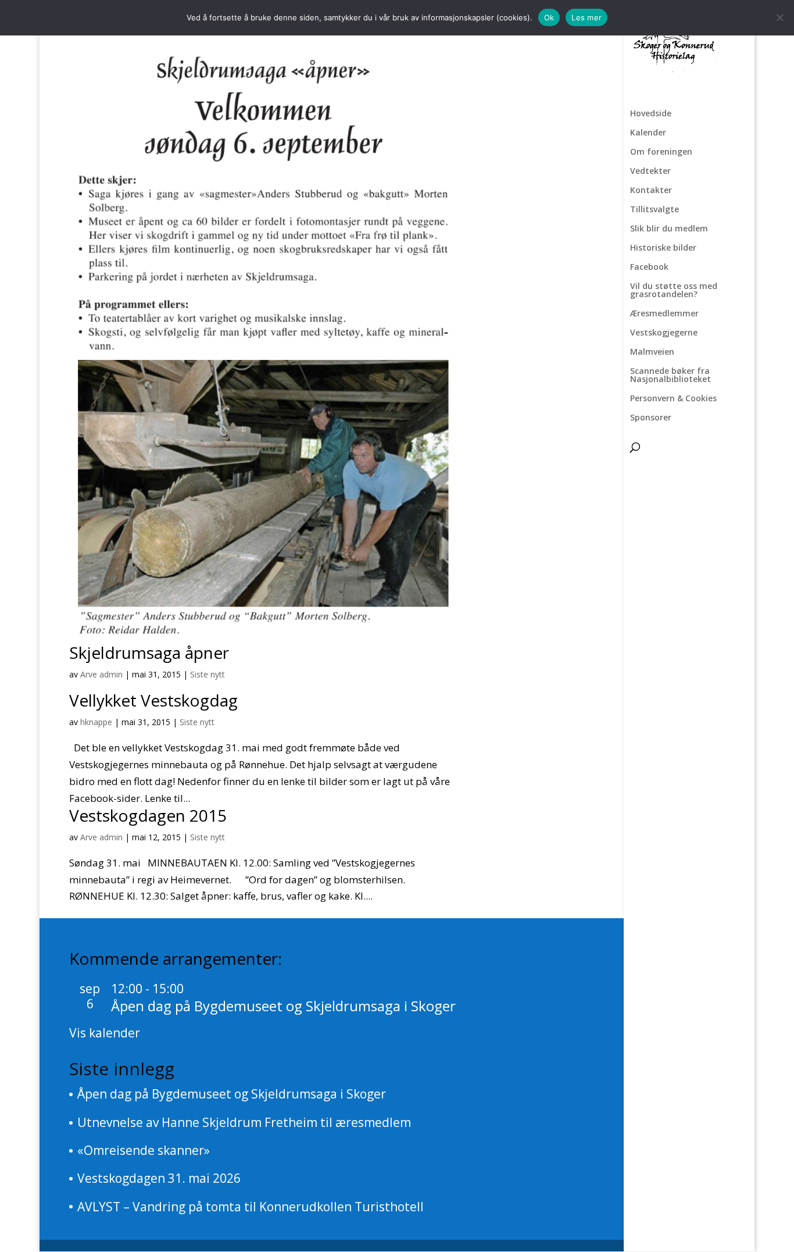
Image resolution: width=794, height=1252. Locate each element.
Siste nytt (207, 674)
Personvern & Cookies (673, 399)
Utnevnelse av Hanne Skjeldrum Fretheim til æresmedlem (244, 1122)
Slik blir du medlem (669, 229)
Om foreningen (661, 152)
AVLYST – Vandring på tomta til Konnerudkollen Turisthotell (250, 1207)
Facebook (649, 267)
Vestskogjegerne (664, 333)
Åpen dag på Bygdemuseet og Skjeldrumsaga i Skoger (283, 1005)
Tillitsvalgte (654, 210)
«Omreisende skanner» (143, 1150)
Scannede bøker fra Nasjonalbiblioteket (670, 375)
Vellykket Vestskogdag (153, 700)
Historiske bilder (663, 248)
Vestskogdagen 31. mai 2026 (159, 1178)
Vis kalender (104, 1033)
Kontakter (651, 190)
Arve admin (101, 674)
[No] (779, 17)
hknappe (96, 721)
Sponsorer (650, 418)
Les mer (586, 17)
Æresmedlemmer (664, 314)
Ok (549, 17)
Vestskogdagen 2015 (148, 815)
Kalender (648, 133)
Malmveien (652, 352)
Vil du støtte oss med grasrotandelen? (673, 290)
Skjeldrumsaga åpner (149, 652)
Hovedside (650, 114)
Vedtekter (650, 171)
